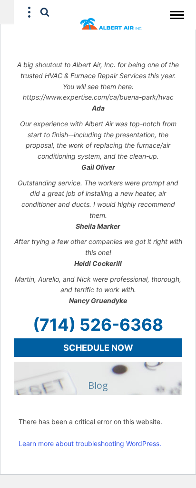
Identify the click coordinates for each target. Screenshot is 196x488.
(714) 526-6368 (98, 325)
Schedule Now (98, 348)
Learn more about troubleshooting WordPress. (90, 443)
